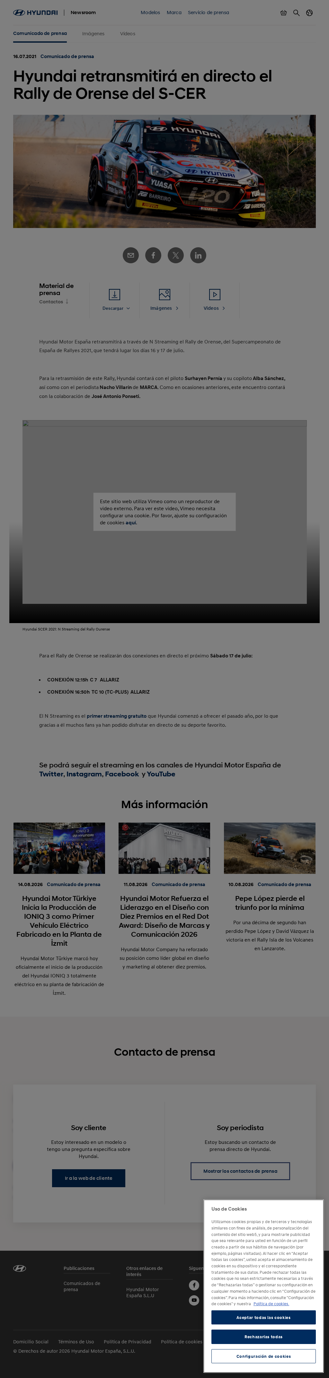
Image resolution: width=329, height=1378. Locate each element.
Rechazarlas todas (264, 1336)
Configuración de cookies (263, 1356)
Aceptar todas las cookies (263, 1317)
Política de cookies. (271, 1303)
